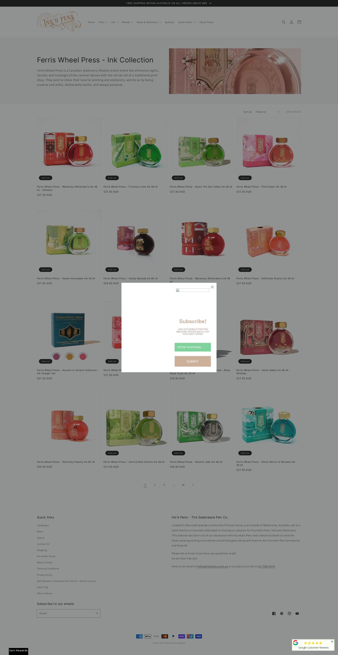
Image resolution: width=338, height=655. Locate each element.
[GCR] (295, 643)
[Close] (212, 287)
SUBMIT (193, 361)
